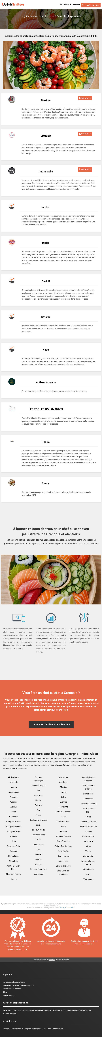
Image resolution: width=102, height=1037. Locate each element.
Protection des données (12, 989)
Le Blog (65, 5)
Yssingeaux (88, 879)
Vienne (88, 851)
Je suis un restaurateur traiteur (51, 724)
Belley (13, 812)
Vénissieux (88, 841)
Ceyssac (13, 851)
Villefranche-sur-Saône (88, 862)
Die (38, 790)
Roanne (63, 831)
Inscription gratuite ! (91, 5)
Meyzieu (38, 864)
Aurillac (13, 807)
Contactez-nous (9, 995)
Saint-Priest (88, 794)
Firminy (38, 800)
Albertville (13, 782)
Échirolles (38, 795)
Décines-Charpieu (38, 785)
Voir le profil (86, 98)
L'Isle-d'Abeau (38, 845)
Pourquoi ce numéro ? (67, 908)
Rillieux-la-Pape (63, 822)
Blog (5, 992)
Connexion (75, 5)
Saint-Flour (63, 861)
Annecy (13, 787)
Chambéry (13, 861)
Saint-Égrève (63, 851)
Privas (63, 817)
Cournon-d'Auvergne (38, 779)
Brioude (13, 836)
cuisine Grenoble (9, 1014)
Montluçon (63, 782)
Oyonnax (63, 802)
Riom (63, 826)
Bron (14, 841)
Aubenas (13, 802)
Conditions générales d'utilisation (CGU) (18, 985)
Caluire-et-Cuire (13, 846)
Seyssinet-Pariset (88, 804)
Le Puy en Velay (38, 835)
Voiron (88, 874)
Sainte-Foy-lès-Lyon (63, 846)
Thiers (88, 817)
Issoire (38, 825)
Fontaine (38, 805)
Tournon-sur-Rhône (88, 827)
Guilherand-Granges (38, 820)
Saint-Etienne (63, 856)
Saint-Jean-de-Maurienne (63, 872)
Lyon (39, 849)
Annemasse (13, 792)
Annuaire (6, 982)
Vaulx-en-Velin (88, 836)
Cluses (14, 879)
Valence (88, 832)
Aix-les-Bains (13, 777)
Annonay (13, 797)
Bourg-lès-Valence (14, 826)
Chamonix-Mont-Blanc (14, 867)
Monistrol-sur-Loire (38, 869)
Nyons (63, 792)
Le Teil (38, 840)
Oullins (63, 797)
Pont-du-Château (63, 812)
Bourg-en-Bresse (13, 822)
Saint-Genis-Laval (63, 866)
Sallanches (88, 799)
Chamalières (13, 856)
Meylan (38, 859)
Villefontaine (88, 856)
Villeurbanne (88, 869)
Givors (38, 815)
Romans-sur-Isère (63, 836)
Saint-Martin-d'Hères (88, 787)
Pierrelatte (63, 807)
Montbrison (38, 874)
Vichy (88, 846)
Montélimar (63, 777)
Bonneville (13, 817)
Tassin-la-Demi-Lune (88, 810)
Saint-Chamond (63, 841)
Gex (38, 810)
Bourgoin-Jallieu (13, 831)
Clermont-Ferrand (13, 874)
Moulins (63, 787)
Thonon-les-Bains (88, 822)
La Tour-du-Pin (38, 830)
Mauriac (38, 854)
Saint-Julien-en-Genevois (88, 779)
